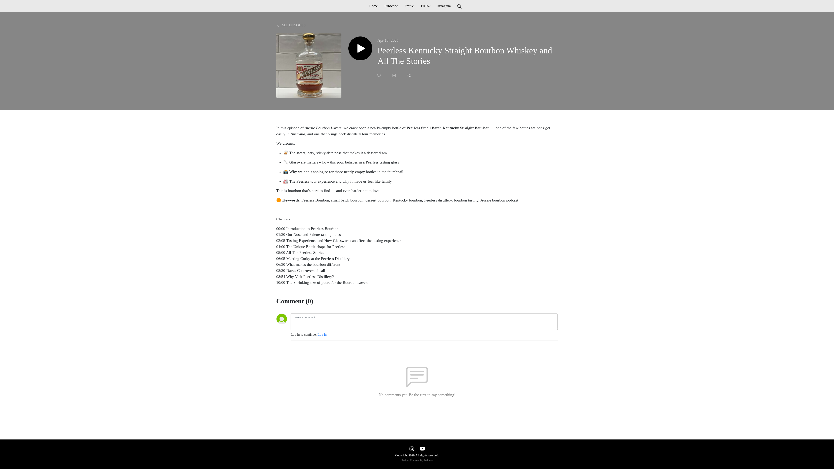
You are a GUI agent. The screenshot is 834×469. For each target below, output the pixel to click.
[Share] (409, 75)
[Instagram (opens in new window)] (411, 448)
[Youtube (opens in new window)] (422, 448)
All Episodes (293, 25)
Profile (409, 6)
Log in (322, 334)
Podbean (428, 460)
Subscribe (391, 6)
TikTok (425, 6)
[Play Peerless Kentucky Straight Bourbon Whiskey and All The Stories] (360, 48)
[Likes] (379, 75)
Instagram (444, 6)
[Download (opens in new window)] (394, 75)
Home (373, 6)
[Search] (459, 6)
